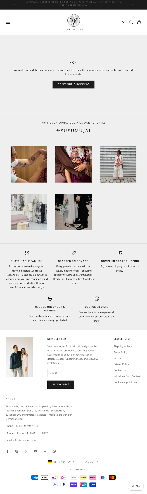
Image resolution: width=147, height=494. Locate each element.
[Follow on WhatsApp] (54, 451)
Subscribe (61, 384)
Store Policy (120, 352)
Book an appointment (126, 382)
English (89, 462)
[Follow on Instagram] (17, 451)
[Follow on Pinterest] (26, 451)
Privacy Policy (121, 364)
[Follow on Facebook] (7, 451)
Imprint (118, 358)
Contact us (120, 370)
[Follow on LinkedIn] (45, 451)
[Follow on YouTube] (35, 451)
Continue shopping (73, 84)
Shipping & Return (124, 346)
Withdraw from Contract (127, 376)
